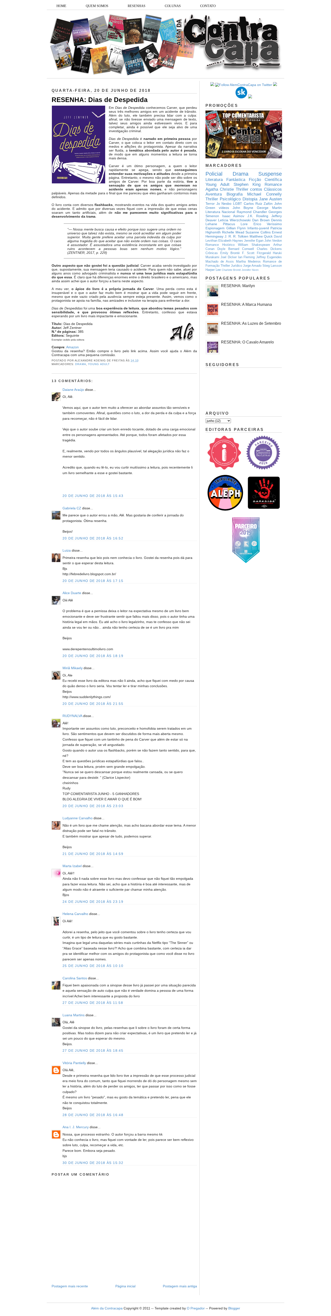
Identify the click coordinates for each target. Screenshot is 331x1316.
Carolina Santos (75, 978)
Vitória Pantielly (74, 1063)
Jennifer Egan (253, 240)
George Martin (269, 208)
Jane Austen (270, 199)
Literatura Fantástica (225, 179)
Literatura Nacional (220, 212)
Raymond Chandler (252, 212)
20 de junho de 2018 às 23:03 (93, 806)
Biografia (235, 194)
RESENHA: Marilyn (238, 286)
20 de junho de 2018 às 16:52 (93, 538)
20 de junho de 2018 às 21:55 (93, 704)
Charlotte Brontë (231, 269)
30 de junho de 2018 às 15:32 (93, 1163)
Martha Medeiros (248, 261)
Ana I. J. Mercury (76, 1127)
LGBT (237, 203)
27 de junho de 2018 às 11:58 (93, 1003)
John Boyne (243, 208)
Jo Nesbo (224, 203)
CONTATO (208, 6)
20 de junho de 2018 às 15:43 (93, 496)
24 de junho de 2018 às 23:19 (93, 902)
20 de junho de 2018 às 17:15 (93, 581)
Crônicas (211, 253)
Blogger (234, 1308)
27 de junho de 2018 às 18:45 (93, 1050)
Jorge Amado (252, 265)
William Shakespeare (254, 245)
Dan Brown (261, 220)
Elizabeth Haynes (230, 240)
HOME (61, 6)
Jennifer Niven (250, 269)
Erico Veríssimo (267, 224)
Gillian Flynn (236, 228)
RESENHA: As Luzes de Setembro (251, 323)
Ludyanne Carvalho (78, 818)
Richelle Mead (233, 232)
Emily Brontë (230, 253)
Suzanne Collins (257, 232)
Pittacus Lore (235, 224)
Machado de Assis (219, 261)
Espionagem (215, 228)
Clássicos (273, 189)
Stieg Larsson (272, 265)
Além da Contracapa (107, 1308)
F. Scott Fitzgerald (256, 253)
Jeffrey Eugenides (269, 257)
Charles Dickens (269, 249)
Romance (273, 184)
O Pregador (196, 1308)
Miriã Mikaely (73, 668)
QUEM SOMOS (97, 6)
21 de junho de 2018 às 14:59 (93, 854)
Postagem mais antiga (180, 1286)
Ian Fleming (246, 257)
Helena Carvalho (75, 914)
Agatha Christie (219, 189)
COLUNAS (173, 6)
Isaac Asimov (233, 216)
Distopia (250, 199)
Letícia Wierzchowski (234, 220)
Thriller (242, 189)
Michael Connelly (264, 194)
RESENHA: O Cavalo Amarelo (247, 342)
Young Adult (99, 364)
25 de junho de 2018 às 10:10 (93, 966)
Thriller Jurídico (231, 265)
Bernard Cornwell (241, 249)
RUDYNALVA (72, 716)
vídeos (224, 208)
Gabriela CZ (72, 508)
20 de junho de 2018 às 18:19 (93, 656)
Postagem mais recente (70, 1286)
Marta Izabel (72, 866)
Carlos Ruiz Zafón (258, 203)
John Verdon (273, 240)
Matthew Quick (261, 236)
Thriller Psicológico (223, 199)
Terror (210, 203)
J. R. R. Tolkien (236, 236)
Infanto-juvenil (258, 228)
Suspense (270, 174)
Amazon (72, 347)
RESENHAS (136, 6)
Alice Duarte (72, 593)
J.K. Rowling (257, 216)
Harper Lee (213, 270)
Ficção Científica (265, 179)
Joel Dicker (228, 257)
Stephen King (247, 184)
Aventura (213, 194)
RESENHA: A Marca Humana (246, 304)
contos (256, 189)
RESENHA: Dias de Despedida (100, 99)
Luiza (67, 550)
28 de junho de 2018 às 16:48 (93, 1115)
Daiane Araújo (73, 390)
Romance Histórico (220, 245)
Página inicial (125, 1286)
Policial (213, 174)
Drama (80, 364)
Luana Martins (74, 1015)
